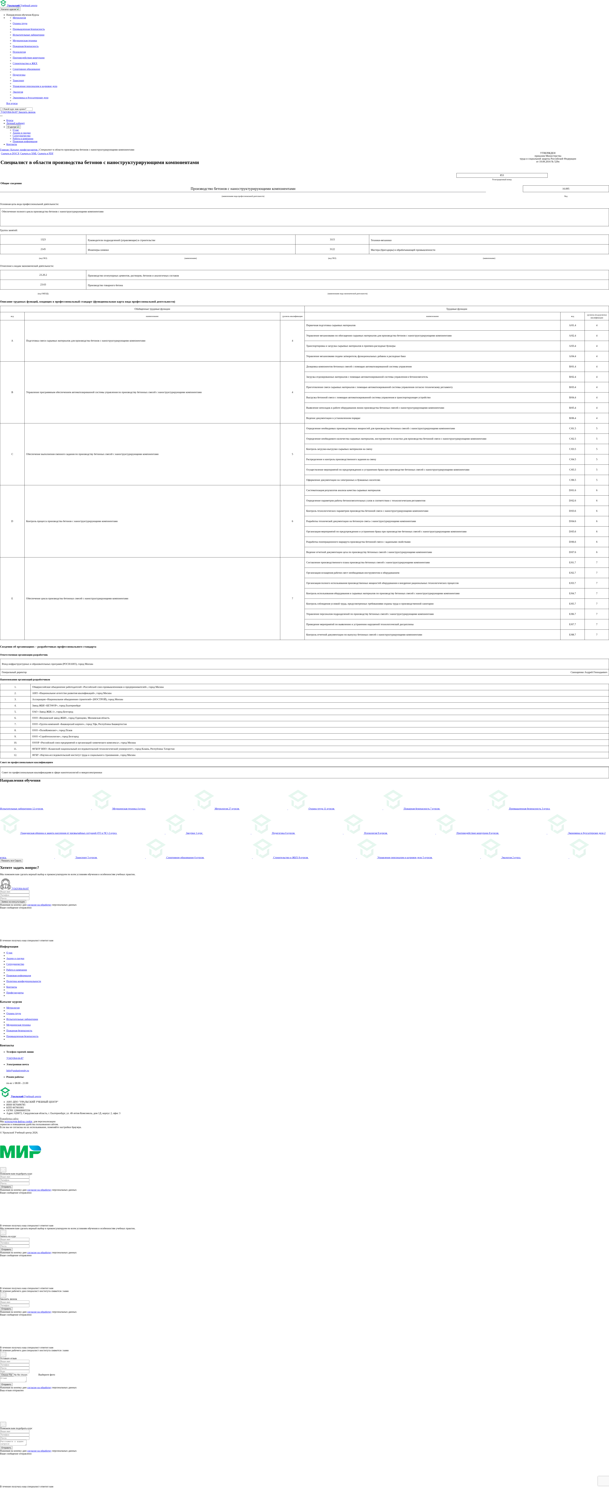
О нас (16, 130)
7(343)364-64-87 (14, 1058)
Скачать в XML (28, 153)
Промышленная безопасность (29, 29)
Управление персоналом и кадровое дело (35, 86)
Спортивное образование (26, 69)
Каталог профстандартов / (24, 149)
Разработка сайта (9, 1118)
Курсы (9, 120)
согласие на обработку (39, 904)
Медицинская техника (25, 40)
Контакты (11, 144)
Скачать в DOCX (10, 153)
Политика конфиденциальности (23, 981)
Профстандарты (15, 992)
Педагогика (19, 74)
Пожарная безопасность (26, 46)
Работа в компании (23, 138)
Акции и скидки (22, 133)
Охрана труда (20, 23)
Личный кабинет (15, 123)
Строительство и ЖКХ (25, 63)
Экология (18, 92)
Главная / (5, 149)
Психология (19, 52)
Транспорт (18, 80)
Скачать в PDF (45, 153)
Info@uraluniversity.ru (17, 1070)
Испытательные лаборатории (28, 34)
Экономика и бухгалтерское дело (30, 97)
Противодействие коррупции (29, 57)
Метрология (19, 17)
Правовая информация (25, 141)
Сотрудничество (21, 135)
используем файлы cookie (18, 1121)
